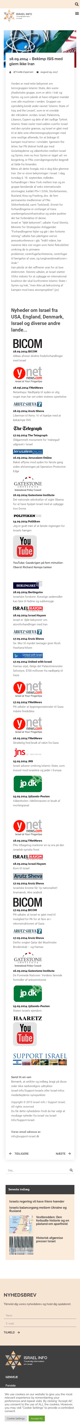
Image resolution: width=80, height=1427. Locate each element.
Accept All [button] (37, 1418)
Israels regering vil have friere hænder (36, 1201)
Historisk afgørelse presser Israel (49, 1239)
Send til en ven (21, 1077)
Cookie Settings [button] (16, 1418)
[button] (76, 4)
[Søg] (71, 1170)
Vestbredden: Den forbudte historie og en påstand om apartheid (52, 1220)
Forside (11, 1385)
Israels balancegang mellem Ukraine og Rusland (38, 1209)
